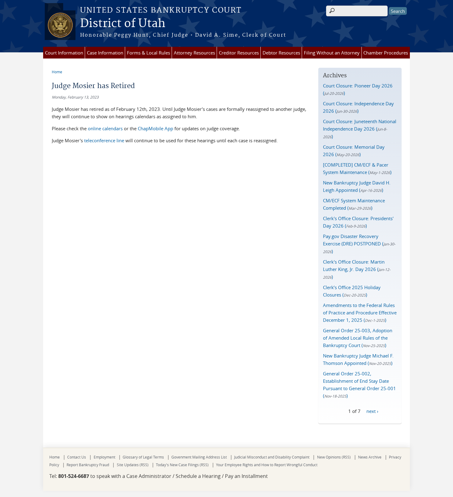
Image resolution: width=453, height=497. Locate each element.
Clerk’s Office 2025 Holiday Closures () (352, 291)
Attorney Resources (194, 53)
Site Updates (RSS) (133, 464)
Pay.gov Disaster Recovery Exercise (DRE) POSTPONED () (359, 243)
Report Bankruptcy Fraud (88, 464)
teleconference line (104, 140)
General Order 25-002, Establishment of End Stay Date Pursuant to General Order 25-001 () (359, 384)
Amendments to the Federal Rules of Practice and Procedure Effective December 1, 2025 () (360, 312)
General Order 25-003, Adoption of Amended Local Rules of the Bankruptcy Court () (357, 337)
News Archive (370, 457)
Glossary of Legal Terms (143, 457)
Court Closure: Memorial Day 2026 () (354, 150)
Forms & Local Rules (148, 53)
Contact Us (76, 457)
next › (372, 411)
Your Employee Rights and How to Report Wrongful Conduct (266, 464)
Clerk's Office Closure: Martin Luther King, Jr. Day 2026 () (356, 269)
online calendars (105, 128)
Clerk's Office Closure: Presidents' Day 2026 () (358, 222)
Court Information (64, 53)
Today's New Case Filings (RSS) (182, 464)
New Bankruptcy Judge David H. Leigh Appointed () (356, 186)
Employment (104, 457)
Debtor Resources (281, 53)
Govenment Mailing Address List (199, 457)
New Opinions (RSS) (334, 457)
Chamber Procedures (385, 53)
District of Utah (122, 24)
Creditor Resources (239, 53)
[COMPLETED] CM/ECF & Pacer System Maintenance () (357, 168)
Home (57, 71)
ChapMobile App (155, 128)
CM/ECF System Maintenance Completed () (354, 204)
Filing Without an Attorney (332, 53)
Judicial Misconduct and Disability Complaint (271, 457)
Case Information (105, 53)
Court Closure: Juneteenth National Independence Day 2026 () (359, 128)
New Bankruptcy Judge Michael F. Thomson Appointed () (358, 359)
